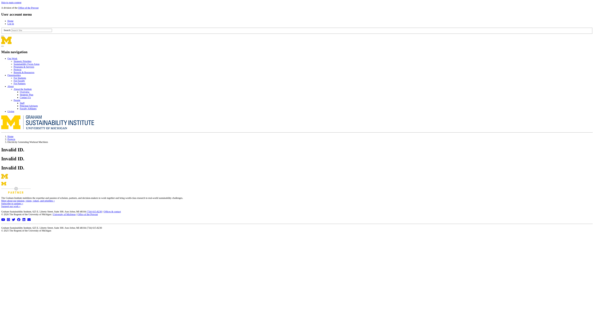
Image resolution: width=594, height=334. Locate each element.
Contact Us (25, 97)
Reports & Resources (24, 72)
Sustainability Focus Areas (26, 64)
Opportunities (14, 75)
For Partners (20, 83)
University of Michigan (64, 214)
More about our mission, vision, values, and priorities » (28, 200)
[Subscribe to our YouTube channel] (3, 219)
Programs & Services (24, 67)
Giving (10, 111)
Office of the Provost (28, 7)
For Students (20, 78)
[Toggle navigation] (2, 46)
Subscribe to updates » (12, 203)
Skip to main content (11, 2)
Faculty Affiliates (28, 108)
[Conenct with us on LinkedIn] (24, 219)
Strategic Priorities (22, 61)
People (17, 100)
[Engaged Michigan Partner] (16, 192)
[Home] (297, 40)
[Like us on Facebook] (19, 219)
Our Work (12, 58)
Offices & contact (112, 211)
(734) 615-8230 (94, 211)
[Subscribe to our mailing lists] (29, 219)
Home (10, 21)
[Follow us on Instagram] (9, 219)
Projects (17, 69)
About (10, 86)
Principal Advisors (29, 106)
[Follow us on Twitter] (14, 219)
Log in (10, 23)
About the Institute (23, 89)
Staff (22, 103)
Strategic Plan (26, 94)
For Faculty (19, 80)
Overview (25, 92)
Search (7, 30)
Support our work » (10, 206)
